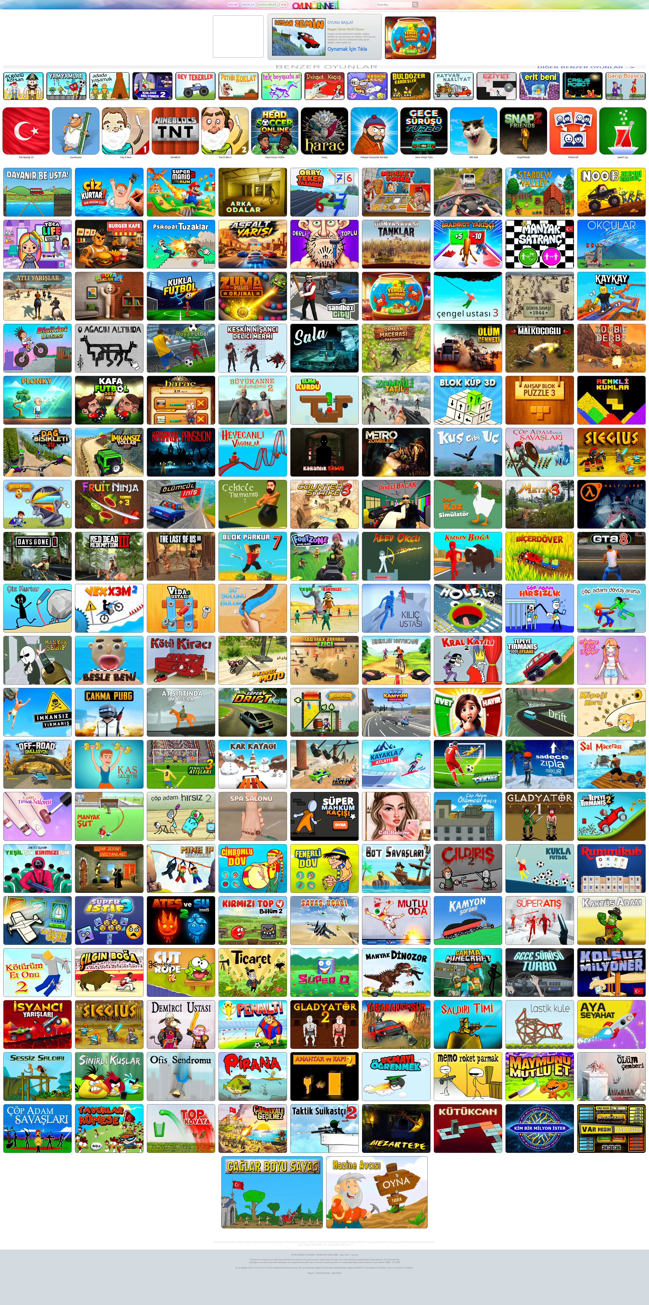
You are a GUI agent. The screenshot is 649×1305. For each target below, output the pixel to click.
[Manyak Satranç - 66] (540, 244)
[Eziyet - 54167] (496, 86)
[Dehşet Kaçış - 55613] (324, 86)
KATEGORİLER (267, 4)
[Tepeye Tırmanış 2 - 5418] (611, 816)
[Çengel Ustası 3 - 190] (468, 296)
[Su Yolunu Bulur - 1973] (253, 608)
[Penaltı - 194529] (253, 1024)
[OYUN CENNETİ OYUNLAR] (316, 8)
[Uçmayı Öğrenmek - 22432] (396, 1076)
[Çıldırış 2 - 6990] (468, 868)
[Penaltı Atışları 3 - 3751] (181, 764)
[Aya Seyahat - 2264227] (611, 1024)
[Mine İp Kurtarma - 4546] (181, 868)
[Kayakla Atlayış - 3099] (396, 764)
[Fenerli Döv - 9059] (324, 868)
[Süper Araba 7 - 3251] (324, 764)
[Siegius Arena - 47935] (109, 1024)
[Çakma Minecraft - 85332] (468, 972)
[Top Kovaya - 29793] (181, 1128)
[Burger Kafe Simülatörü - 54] (109, 244)
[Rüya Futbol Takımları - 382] (181, 348)
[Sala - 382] (324, 348)
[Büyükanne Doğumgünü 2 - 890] (253, 400)
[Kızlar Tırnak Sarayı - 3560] (37, 816)
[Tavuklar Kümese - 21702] (109, 1128)
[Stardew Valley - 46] (540, 192)
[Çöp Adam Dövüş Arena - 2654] (611, 608)
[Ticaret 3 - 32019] (253, 972)
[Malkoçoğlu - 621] (540, 348)
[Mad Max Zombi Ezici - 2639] (324, 660)
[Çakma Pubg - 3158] (109, 712)
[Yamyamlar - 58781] (66, 86)
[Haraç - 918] (181, 400)
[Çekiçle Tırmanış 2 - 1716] (253, 504)
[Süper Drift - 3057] (253, 712)
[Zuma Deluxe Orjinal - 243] (253, 296)
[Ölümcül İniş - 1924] (181, 504)
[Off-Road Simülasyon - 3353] (37, 764)
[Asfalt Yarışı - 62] (253, 244)
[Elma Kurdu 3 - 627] (324, 400)
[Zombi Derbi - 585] (611, 348)
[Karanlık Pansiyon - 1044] (181, 452)
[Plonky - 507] (37, 400)
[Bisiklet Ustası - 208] (37, 348)
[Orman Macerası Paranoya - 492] (396, 348)
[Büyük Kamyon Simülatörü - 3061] (396, 712)
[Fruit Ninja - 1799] (109, 504)
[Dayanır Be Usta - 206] (37, 192)
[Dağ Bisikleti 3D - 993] (37, 452)
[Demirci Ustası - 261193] (181, 1024)
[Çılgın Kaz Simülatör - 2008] (468, 504)
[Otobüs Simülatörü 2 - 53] (468, 192)
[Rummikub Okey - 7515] (611, 868)
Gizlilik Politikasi (323, 1273)
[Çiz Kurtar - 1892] (37, 608)
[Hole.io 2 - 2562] (468, 608)
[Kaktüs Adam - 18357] (611, 920)
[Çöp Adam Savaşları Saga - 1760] (540, 452)
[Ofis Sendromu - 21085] (181, 1076)
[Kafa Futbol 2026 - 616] (109, 400)
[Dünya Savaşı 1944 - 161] (540, 296)
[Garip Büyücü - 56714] (625, 86)
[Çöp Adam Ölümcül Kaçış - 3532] (468, 816)
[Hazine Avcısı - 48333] (376, 1192)
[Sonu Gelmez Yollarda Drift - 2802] (540, 712)
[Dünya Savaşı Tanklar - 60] (396, 244)
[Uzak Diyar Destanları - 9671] (109, 868)
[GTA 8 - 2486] (611, 556)
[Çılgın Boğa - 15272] (109, 972)
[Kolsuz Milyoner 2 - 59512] (152, 86)
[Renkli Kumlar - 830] (611, 400)
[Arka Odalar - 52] (253, 192)
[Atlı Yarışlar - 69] (37, 296)
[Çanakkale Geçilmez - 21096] (253, 1128)
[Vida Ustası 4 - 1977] (181, 608)
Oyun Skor (344, 1254)
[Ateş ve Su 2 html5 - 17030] (181, 920)
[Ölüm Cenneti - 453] (468, 348)
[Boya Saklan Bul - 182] (109, 296)
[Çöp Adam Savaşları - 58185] (37, 1128)
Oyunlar (354, 1254)
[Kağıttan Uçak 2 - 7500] (37, 920)
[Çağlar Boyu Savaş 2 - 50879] (272, 1192)
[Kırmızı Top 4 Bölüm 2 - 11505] (253, 920)
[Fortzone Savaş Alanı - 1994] (324, 556)
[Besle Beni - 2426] (109, 660)
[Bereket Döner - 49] (396, 192)
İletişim (311, 1273)
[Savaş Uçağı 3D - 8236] (324, 920)
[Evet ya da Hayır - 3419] (468, 712)
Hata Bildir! (337, 1273)
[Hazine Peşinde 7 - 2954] (324, 712)
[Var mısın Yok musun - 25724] (611, 1128)
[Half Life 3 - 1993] (611, 504)
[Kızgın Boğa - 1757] (468, 556)
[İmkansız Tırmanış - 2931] (37, 712)
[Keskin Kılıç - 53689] (367, 86)
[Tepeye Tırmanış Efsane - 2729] (540, 660)
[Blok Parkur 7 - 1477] (253, 556)
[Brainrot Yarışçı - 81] (468, 244)
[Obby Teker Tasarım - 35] (324, 192)
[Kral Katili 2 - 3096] (468, 660)
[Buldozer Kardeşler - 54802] (410, 86)
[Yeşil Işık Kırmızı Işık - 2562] (324, 608)
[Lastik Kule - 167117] (540, 1024)
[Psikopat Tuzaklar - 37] (181, 244)
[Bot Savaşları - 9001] (396, 868)
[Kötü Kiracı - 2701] (181, 660)
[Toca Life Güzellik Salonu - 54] (37, 244)
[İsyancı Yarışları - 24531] (37, 1024)
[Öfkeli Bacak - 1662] (396, 504)
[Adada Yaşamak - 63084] (109, 86)
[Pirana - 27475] (253, 1076)
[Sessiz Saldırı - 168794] (37, 1076)
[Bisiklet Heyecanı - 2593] (396, 660)
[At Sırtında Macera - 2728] (181, 712)
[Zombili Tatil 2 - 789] (396, 400)
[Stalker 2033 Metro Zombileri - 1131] (396, 452)
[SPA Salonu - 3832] (253, 816)
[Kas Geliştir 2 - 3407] (109, 764)
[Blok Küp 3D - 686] (468, 400)
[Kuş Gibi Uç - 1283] (468, 452)
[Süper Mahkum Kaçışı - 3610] (324, 816)
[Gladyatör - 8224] (540, 816)
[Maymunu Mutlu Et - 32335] (540, 1076)
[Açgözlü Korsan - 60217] (23, 86)
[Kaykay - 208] (611, 296)
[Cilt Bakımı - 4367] (396, 816)
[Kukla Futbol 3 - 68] (181, 296)
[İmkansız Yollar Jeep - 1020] (109, 452)
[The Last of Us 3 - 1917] (181, 556)
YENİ (283, 4)
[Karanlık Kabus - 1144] (324, 452)
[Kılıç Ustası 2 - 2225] (396, 608)
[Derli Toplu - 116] (324, 244)
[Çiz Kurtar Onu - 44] (109, 192)
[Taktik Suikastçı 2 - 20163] (324, 1128)
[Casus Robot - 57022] (582, 86)
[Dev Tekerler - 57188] (195, 86)
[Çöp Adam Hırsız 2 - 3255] (181, 816)
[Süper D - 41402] (324, 972)
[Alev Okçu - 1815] (396, 556)
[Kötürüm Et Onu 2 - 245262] (37, 972)
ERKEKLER (248, 4)
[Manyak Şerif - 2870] (37, 660)
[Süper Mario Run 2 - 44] (181, 192)
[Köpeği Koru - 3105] (611, 712)
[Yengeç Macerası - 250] (396, 296)
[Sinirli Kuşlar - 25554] (109, 1076)
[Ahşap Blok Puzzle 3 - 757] (540, 400)
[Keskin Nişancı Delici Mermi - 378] (253, 348)
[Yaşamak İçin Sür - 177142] (396, 1024)
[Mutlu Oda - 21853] (396, 920)
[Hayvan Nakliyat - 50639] (453, 86)
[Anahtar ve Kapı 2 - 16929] (324, 1076)
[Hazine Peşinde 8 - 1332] (37, 504)
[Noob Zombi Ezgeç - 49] (611, 192)
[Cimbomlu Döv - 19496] (253, 868)
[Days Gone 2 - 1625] (37, 556)
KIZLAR (233, 4)
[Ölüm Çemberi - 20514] (611, 1076)
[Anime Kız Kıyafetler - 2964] (611, 660)
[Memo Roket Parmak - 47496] (468, 1076)
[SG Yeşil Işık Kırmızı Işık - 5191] (37, 868)
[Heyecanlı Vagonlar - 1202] (253, 452)
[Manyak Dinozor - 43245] (396, 972)
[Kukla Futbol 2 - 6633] (540, 868)
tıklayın (409, 1267)
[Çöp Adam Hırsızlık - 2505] (540, 608)
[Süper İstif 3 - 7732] (109, 920)
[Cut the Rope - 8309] (181, 972)
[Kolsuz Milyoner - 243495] (611, 972)
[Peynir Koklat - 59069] (238, 86)
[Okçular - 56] (611, 244)
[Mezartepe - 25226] (396, 1128)
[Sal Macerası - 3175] (611, 764)
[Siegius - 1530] (611, 452)
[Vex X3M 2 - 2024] (109, 608)
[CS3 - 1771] (324, 504)
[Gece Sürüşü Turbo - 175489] (540, 972)
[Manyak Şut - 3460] (109, 816)
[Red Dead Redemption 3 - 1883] (109, 556)
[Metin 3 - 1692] (540, 504)
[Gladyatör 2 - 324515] (324, 1024)
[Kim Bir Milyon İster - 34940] (540, 1128)
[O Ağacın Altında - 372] (109, 348)
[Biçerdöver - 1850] (540, 556)
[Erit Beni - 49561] (539, 86)
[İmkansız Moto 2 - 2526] (253, 660)
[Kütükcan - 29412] (468, 1128)
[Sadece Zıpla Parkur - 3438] (540, 764)
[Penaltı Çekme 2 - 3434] (468, 764)
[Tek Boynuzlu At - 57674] (281, 86)
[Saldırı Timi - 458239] (468, 1024)
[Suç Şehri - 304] (324, 296)
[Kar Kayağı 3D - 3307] (253, 764)
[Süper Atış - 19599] (540, 920)
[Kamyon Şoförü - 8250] (468, 920)
